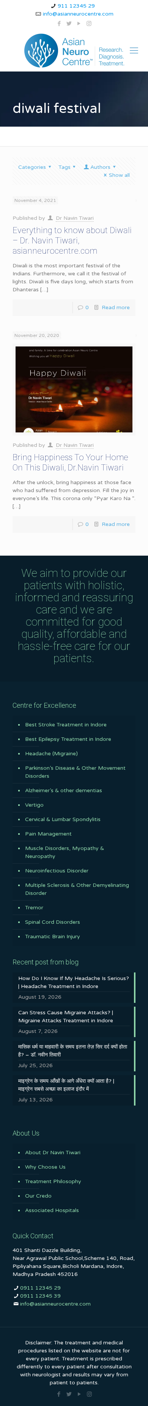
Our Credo (38, 1196)
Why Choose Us (45, 1167)
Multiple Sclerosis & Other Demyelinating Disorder (77, 889)
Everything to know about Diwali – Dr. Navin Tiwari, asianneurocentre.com (72, 241)
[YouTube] (79, 23)
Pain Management (48, 834)
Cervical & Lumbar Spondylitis (63, 819)
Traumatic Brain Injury (52, 936)
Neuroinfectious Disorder (56, 870)
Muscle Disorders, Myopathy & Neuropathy (64, 852)
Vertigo (34, 805)
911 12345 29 (76, 6)
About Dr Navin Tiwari (52, 1152)
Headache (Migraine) (51, 753)
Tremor (34, 907)
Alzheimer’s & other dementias (63, 790)
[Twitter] (69, 23)
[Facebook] (59, 23)
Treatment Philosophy (53, 1181)
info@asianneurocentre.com (78, 14)
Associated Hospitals (52, 1210)
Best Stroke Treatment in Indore (66, 724)
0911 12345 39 (40, 1296)
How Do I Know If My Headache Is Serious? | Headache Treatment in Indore (73, 982)
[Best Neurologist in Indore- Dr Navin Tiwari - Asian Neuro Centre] (74, 50)
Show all (119, 175)
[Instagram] (89, 23)
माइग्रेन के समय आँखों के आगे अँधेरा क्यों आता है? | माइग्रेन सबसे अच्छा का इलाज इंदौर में (66, 1085)
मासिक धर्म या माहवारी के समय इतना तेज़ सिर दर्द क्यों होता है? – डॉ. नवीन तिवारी (72, 1051)
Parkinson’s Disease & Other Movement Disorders (75, 772)
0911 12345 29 (40, 1288)
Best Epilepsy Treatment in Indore (68, 739)
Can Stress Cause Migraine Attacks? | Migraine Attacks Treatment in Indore (65, 1016)
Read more (116, 307)
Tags (64, 167)
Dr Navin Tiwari (75, 218)
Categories (32, 167)
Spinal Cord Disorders (52, 922)
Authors (100, 167)
